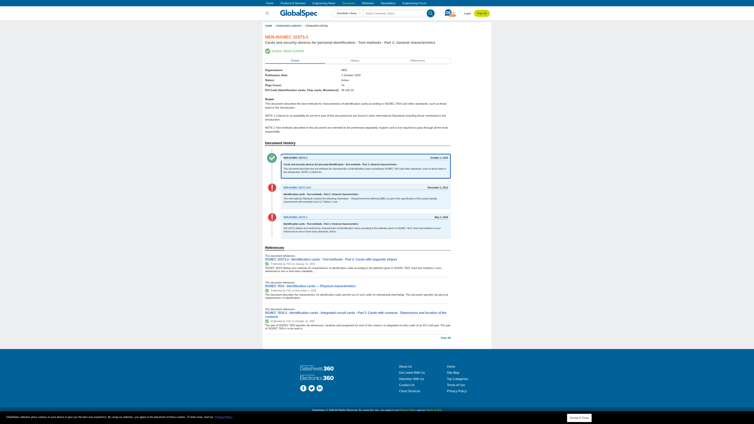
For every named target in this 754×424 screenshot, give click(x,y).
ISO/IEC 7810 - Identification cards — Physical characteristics (310, 286)
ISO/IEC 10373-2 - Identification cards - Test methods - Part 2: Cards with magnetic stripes (331, 259)
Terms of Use (456, 385)
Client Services (409, 391)
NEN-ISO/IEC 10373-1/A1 (297, 187)
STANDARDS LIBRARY (289, 26)
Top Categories (457, 379)
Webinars (368, 3)
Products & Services (293, 3)
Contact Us (407, 385)
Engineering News (324, 3)
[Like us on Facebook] (303, 388)
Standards (348, 3)
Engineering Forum (414, 3)
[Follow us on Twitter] (311, 388)
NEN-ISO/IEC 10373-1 (295, 217)
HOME (268, 26)
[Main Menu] (267, 13)
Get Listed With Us (412, 372)
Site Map (453, 372)
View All (446, 337)
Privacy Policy (457, 391)
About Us (405, 366)
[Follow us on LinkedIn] (320, 388)
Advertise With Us (411, 379)
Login (467, 13)
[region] (377, 417)
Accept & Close (579, 417)
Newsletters (388, 3)
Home (270, 3)
